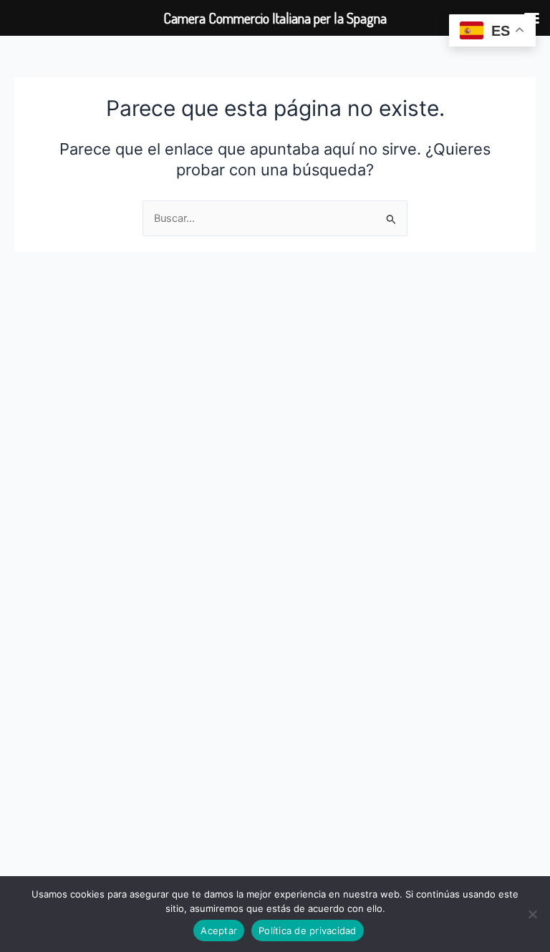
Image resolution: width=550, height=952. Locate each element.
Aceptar (219, 930)
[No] (532, 914)
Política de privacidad (308, 930)
